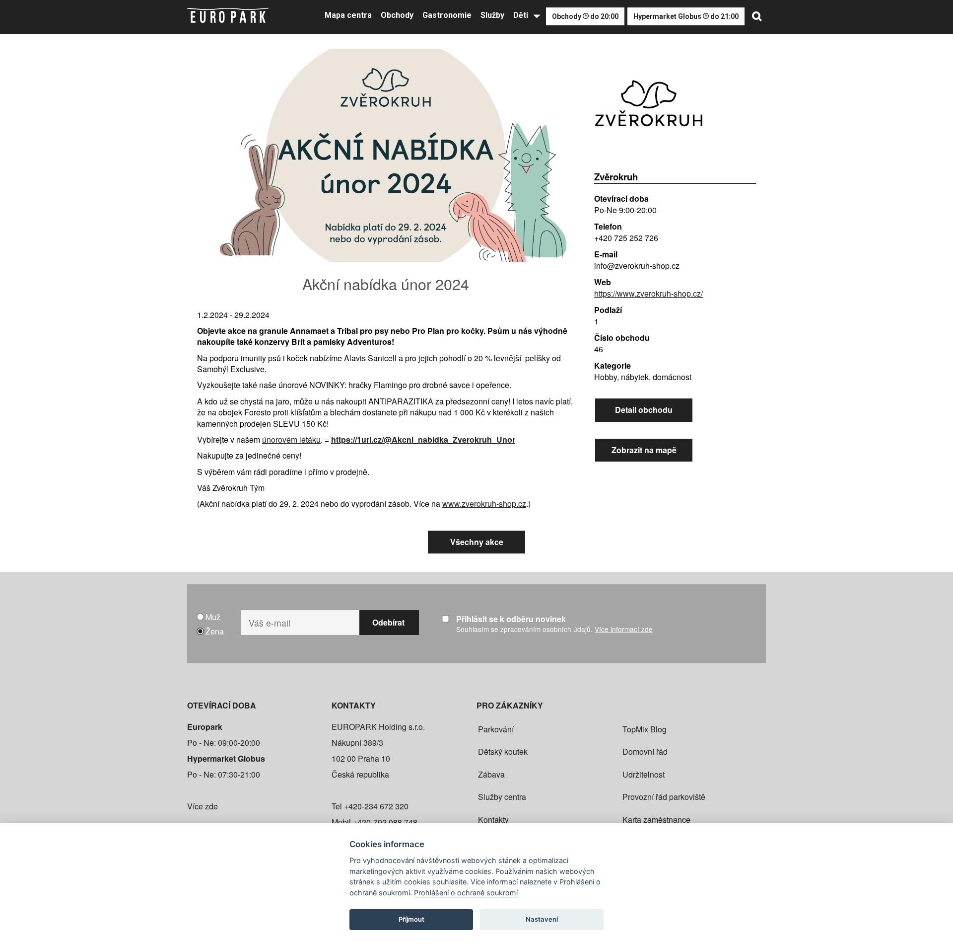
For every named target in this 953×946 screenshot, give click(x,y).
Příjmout (411, 919)
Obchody (397, 15)
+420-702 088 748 (385, 822)
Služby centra (502, 796)
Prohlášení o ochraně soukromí (466, 892)
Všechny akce (476, 542)
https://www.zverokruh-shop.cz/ (648, 293)
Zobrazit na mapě (644, 450)
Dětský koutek (503, 751)
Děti (520, 15)
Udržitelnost (643, 774)
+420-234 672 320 (376, 806)
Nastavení (542, 919)
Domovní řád (645, 751)
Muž (212, 617)
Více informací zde (624, 629)
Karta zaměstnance (656, 819)
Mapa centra (348, 15)
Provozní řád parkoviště (663, 796)
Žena (214, 631)
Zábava (491, 774)
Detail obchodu (644, 409)
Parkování (496, 729)
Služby (492, 15)
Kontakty (493, 819)
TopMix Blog (644, 729)
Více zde (202, 806)
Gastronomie (447, 15)
